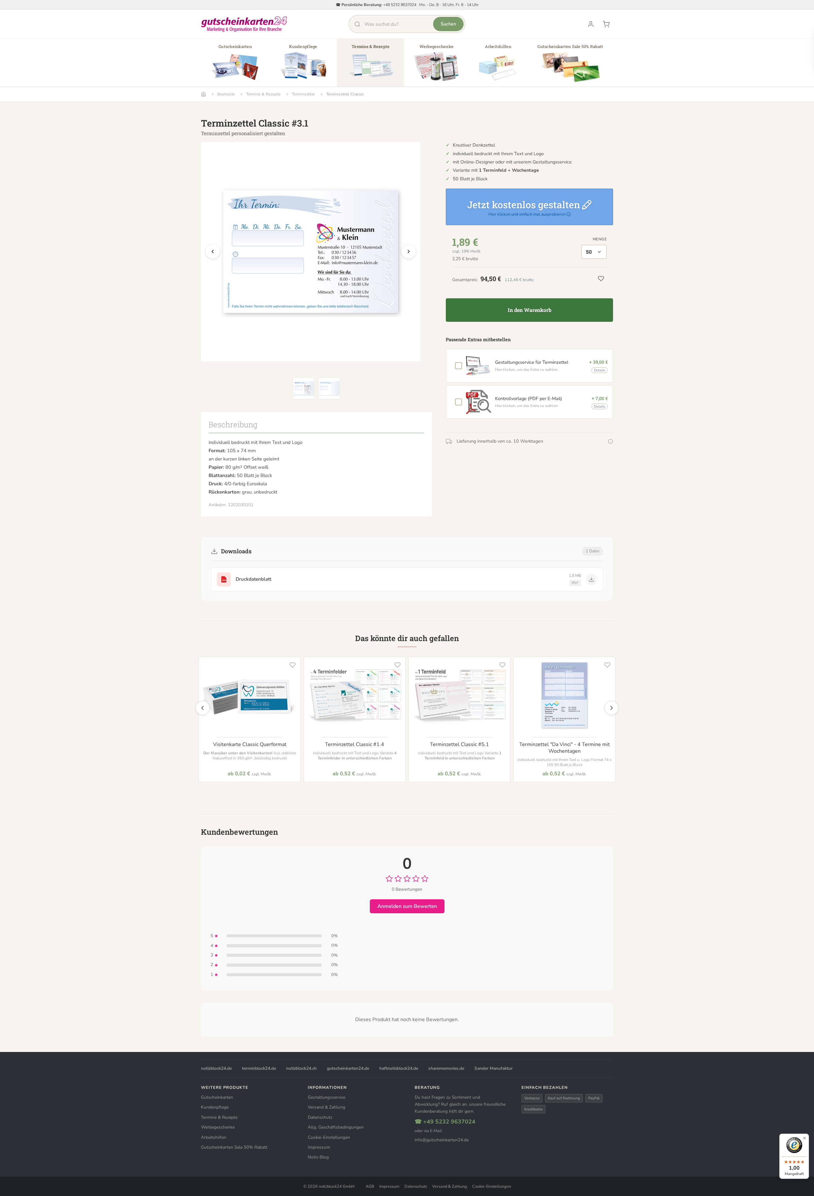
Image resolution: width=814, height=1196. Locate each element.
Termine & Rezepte (263, 94)
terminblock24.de (259, 1068)
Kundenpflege (215, 1107)
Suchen (448, 24)
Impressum (319, 1147)
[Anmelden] (591, 24)
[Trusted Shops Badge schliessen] (804, 1138)
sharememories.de (446, 1068)
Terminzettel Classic (345, 94)
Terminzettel (303, 94)
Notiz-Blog (318, 1157)
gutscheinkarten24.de (348, 1068)
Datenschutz (320, 1117)
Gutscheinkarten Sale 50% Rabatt (234, 1147)
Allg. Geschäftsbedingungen (336, 1127)
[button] (235, 64)
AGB (370, 1186)
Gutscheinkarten (217, 1097)
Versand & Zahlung (326, 1107)
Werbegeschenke (218, 1127)
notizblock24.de (216, 1068)
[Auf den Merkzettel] (292, 665)
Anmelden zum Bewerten (407, 906)
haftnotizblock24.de (398, 1068)
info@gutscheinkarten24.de (442, 1140)
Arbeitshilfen (213, 1137)
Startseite (226, 94)
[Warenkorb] (606, 24)
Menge (600, 239)
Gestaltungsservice (326, 1097)
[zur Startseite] (244, 24)
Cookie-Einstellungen (329, 1137)
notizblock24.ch (301, 1068)
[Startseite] (203, 94)
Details (599, 370)
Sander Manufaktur (493, 1068)
